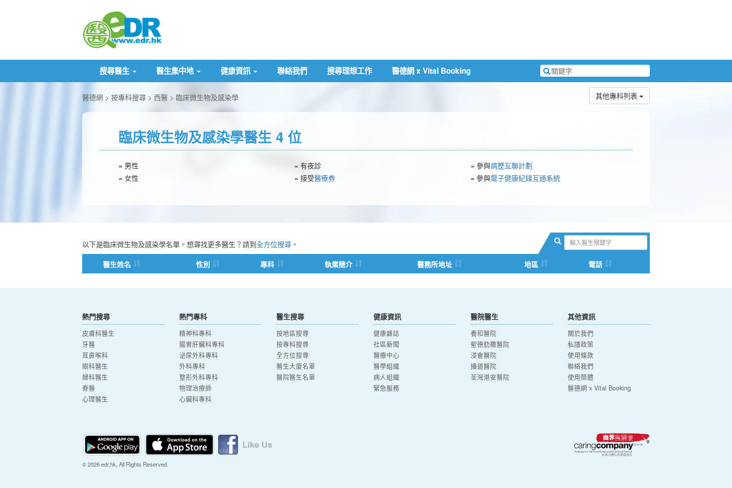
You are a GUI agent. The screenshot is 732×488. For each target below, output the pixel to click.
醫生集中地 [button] (176, 70)
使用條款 (581, 355)
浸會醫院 (483, 355)
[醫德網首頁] (122, 29)
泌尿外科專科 (198, 355)
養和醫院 (483, 333)
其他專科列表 (617, 96)
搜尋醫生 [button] (115, 70)
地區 (531, 264)
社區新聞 (386, 344)
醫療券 (324, 178)
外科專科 (192, 366)
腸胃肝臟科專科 (202, 344)
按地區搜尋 (292, 333)
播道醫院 (483, 366)
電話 (596, 264)
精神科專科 (195, 333)
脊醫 (88, 387)
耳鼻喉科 (95, 355)
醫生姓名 (117, 264)
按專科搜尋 (128, 97)
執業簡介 (339, 264)
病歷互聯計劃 (511, 165)
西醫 (161, 97)
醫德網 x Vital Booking (431, 70)
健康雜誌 (386, 333)
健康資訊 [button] (236, 70)
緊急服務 (386, 387)
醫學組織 (386, 366)
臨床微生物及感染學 (207, 97)
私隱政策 (581, 344)
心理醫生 (95, 398)
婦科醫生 (95, 376)
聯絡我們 (292, 70)
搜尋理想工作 (349, 70)
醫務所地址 (434, 264)
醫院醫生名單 (295, 376)
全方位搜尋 (273, 244)
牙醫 (88, 344)
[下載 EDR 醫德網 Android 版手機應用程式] (113, 444)
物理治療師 (195, 387)
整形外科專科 (198, 376)
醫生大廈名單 (295, 366)
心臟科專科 (195, 398)
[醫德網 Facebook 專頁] (245, 444)
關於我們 (581, 333)
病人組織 (386, 376)
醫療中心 (386, 355)
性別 (203, 264)
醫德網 (92, 97)
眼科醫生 (95, 366)
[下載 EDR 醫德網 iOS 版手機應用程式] (180, 444)
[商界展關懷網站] (612, 444)
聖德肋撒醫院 (490, 344)
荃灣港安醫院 (490, 376)
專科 (267, 264)
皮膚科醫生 (98, 333)
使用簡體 (581, 376)
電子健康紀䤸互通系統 (525, 178)
